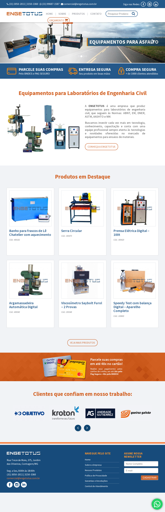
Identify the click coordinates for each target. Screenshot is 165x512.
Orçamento (57, 20)
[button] (12, 41)
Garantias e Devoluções (96, 480)
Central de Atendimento (96, 486)
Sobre (62, 13)
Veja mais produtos (82, 342)
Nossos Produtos (93, 470)
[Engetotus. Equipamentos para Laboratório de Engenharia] (24, 13)
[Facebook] (143, 4)
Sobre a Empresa (93, 464)
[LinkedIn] (155, 4)
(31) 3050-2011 (17, 3)
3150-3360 (32, 3)
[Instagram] (149, 4)
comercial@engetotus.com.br (80, 3)
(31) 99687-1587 (50, 3)
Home (49, 13)
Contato (96, 13)
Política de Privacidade (96, 475)
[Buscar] (133, 13)
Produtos (78, 13)
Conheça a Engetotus (101, 146)
